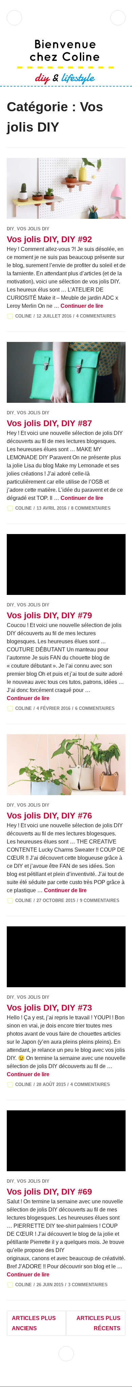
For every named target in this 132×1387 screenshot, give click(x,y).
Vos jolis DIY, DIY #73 (49, 1007)
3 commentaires (88, 1284)
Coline (23, 316)
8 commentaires (91, 508)
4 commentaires (96, 316)
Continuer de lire (82, 306)
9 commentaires (99, 900)
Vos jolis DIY (33, 228)
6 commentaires (95, 708)
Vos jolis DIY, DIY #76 (49, 815)
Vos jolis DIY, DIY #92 (49, 239)
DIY (10, 228)
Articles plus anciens (34, 1323)
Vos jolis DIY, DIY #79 (49, 615)
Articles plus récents (98, 1323)
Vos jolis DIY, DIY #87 (49, 423)
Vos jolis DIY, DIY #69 (49, 1191)
